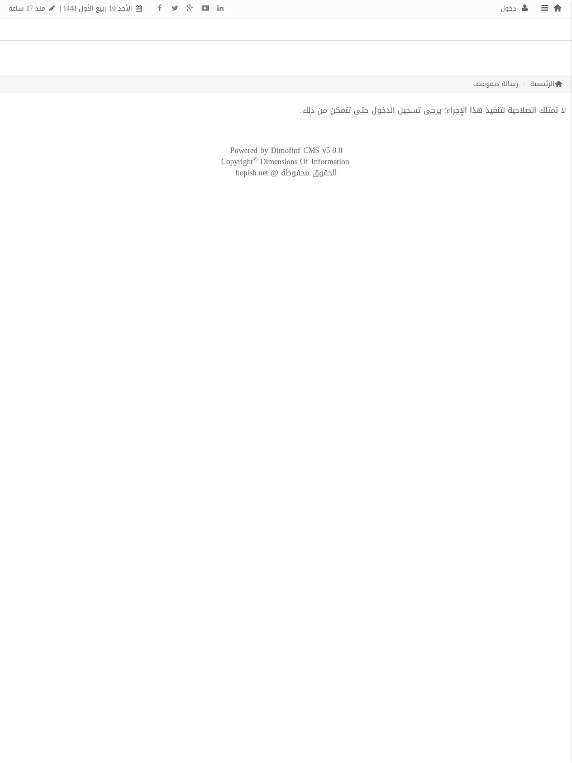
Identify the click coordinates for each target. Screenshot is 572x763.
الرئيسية (542, 84)
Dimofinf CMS (295, 150)
